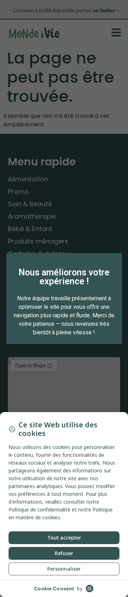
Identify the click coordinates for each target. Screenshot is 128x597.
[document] (64, 298)
